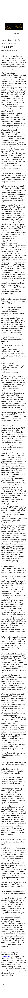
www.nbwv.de (6, 956)
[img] (14, 11)
